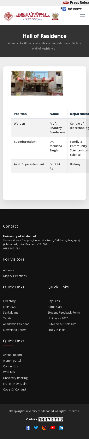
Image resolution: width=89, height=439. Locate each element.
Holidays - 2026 (58, 318)
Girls (75, 43)
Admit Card (55, 307)
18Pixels (55, 432)
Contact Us (10, 366)
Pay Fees (54, 301)
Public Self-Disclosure (62, 324)
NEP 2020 (9, 307)
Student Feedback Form (64, 312)
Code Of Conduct (14, 389)
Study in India (56, 330)
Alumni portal (12, 360)
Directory (9, 301)
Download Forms (14, 330)
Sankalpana (10, 312)
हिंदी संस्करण (74, 9)
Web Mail (9, 372)
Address (8, 270)
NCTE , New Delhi (15, 384)
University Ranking (15, 378)
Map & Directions (15, 276)
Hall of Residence (43, 48)
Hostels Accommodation (52, 43)
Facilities (25, 43)
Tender (8, 318)
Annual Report (12, 355)
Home (12, 43)
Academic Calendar (16, 324)
